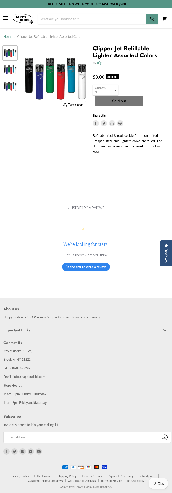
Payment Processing (121, 476)
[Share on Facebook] (96, 123)
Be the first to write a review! (86, 267)
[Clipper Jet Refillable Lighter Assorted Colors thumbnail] (10, 53)
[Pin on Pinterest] (120, 123)
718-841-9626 (20, 368)
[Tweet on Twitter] (104, 123)
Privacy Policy (20, 476)
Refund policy (147, 476)
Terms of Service (92, 476)
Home (7, 36)
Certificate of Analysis (82, 480)
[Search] (152, 19)
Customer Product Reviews (45, 480)
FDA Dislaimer (43, 476)
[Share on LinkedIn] (112, 123)
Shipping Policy (67, 476)
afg (99, 63)
